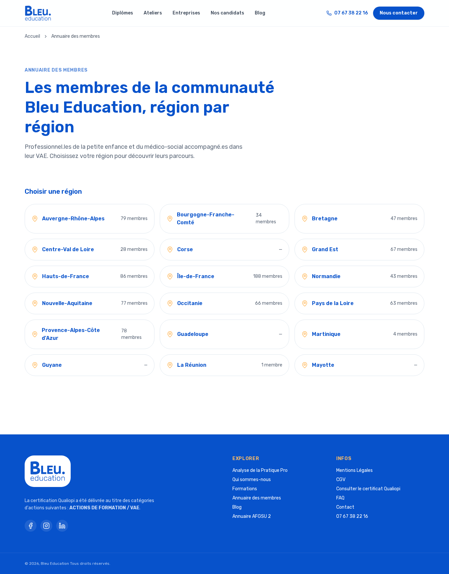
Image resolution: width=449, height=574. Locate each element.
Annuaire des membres (256, 498)
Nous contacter (399, 13)
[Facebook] (30, 526)
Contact (345, 507)
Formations (244, 489)
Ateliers (153, 13)
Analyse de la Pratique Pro (260, 470)
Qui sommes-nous (251, 479)
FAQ (340, 498)
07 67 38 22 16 (351, 13)
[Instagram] (46, 526)
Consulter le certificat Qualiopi (368, 489)
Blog (260, 13)
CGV (340, 479)
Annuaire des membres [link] (75, 36)
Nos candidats (227, 13)
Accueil (32, 36)
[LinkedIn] (62, 526)
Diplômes (122, 13)
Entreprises (186, 13)
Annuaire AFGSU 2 (251, 516)
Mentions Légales (354, 470)
